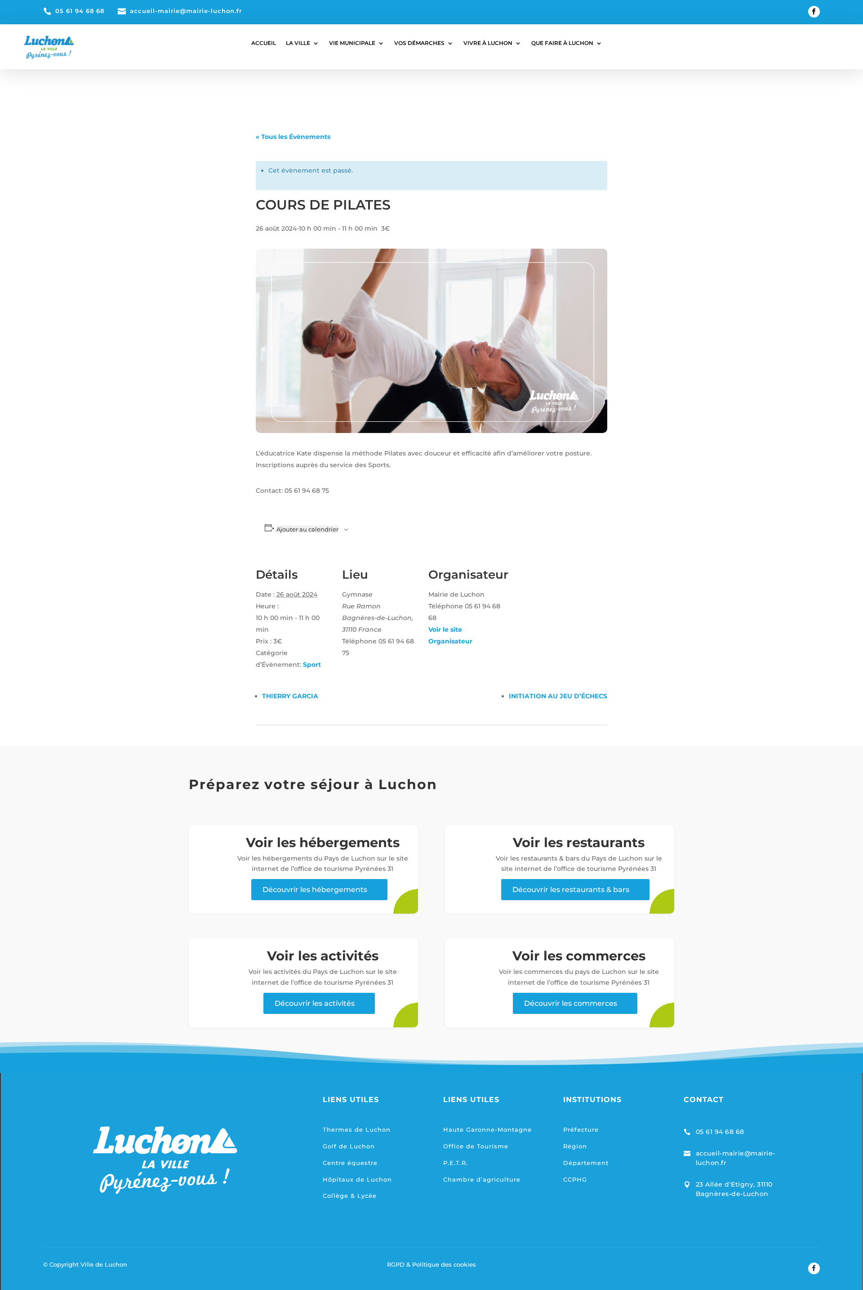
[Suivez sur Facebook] (814, 12)
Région (575, 1146)
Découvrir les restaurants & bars (570, 889)
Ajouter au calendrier (307, 529)
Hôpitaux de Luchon (357, 1179)
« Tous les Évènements (293, 137)
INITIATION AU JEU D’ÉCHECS (558, 696)
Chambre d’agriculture (481, 1179)
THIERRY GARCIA (290, 696)
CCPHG (575, 1179)
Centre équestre (350, 1162)
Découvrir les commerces (570, 1003)
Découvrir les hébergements (314, 889)
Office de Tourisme (475, 1146)
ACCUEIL (263, 43)
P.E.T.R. (455, 1162)
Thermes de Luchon (357, 1129)
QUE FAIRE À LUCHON (562, 43)
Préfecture (581, 1129)
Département (586, 1162)
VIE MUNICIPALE (352, 43)
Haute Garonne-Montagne (487, 1129)
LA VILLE (298, 43)
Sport (312, 665)
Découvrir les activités (315, 1003)
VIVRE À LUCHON (487, 43)
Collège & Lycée (350, 1195)
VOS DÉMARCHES (419, 43)
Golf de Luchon (349, 1146)
